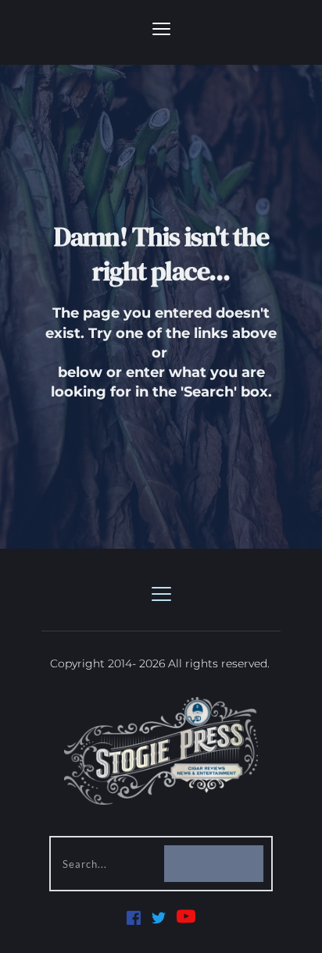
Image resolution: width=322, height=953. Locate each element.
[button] (161, 28)
